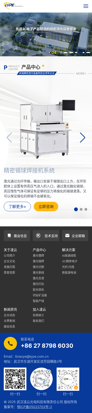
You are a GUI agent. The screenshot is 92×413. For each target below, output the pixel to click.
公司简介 (9, 255)
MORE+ (81, 73)
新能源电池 (69, 272)
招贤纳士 (38, 315)
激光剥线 (38, 272)
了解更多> (17, 206)
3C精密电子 (69, 261)
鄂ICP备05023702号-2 (34, 407)
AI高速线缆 (69, 255)
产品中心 (39, 250)
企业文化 (9, 261)
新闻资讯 (10, 309)
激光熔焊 (38, 261)
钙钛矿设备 (40, 295)
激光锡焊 (38, 255)
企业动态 (9, 315)
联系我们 (38, 321)
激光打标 (38, 284)
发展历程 (9, 267)
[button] (76, 209)
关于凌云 (10, 250)
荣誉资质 (9, 272)
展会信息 (9, 326)
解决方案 (68, 250)
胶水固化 (38, 289)
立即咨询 (46, 206)
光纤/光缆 (68, 267)
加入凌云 (39, 309)
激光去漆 (38, 278)
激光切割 (38, 267)
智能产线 (38, 301)
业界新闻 (9, 321)
